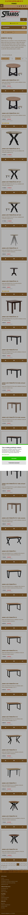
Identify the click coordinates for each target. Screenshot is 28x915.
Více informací (5, 454)
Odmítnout (14, 467)
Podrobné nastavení (14, 462)
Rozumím (14, 458)
